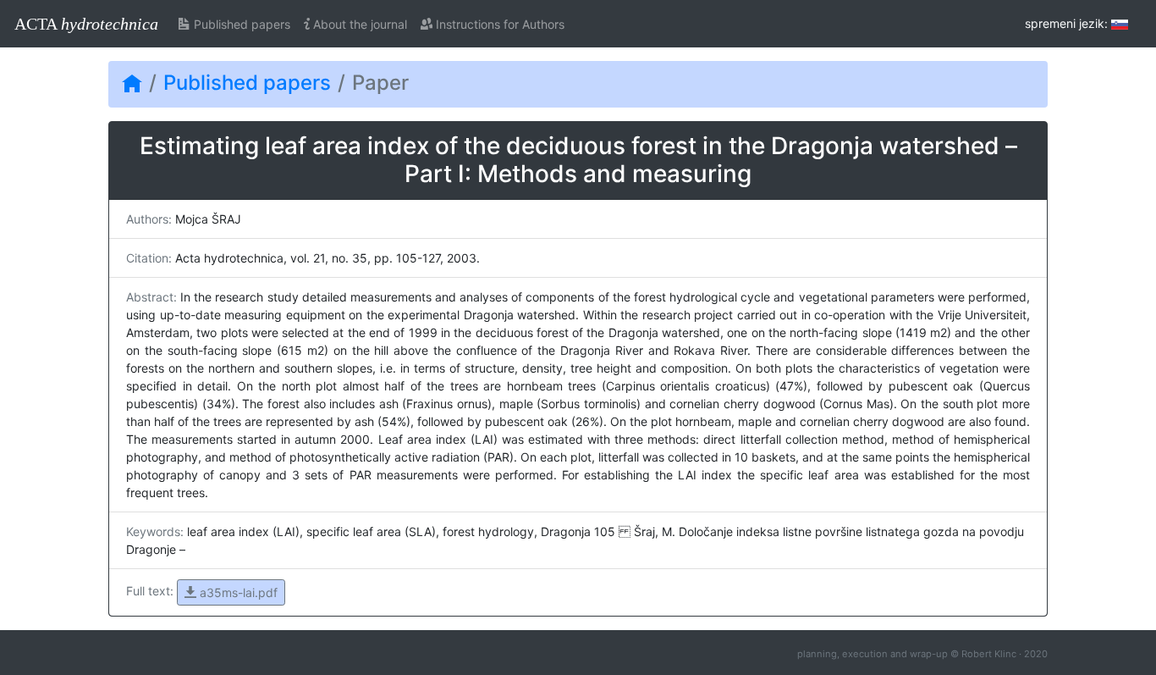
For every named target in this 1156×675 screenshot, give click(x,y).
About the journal (358, 24)
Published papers (240, 24)
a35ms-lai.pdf (237, 592)
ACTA (86, 23)
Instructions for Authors (498, 24)
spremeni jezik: (1068, 23)
